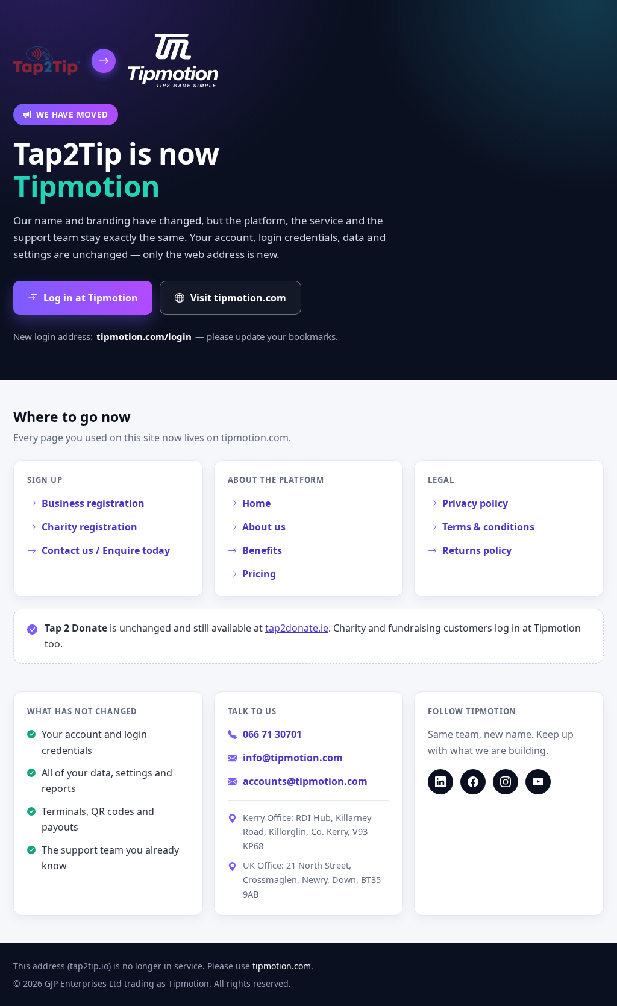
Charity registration (89, 526)
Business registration (93, 503)
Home (256, 503)
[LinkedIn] (440, 781)
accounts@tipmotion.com (305, 781)
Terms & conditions (488, 526)
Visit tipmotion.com (238, 297)
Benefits (262, 550)
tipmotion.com (281, 966)
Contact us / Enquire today (106, 550)
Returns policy (477, 550)
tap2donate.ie (296, 628)
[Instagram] (505, 781)
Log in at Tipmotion (90, 297)
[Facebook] (473, 781)
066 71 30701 (272, 734)
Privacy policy (475, 503)
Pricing (259, 573)
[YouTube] (538, 781)
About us (264, 526)
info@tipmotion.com (293, 757)
